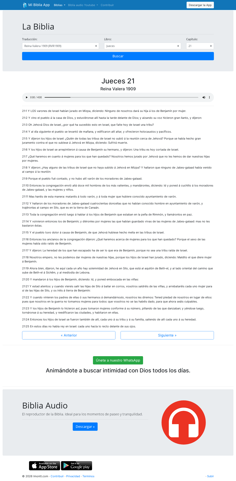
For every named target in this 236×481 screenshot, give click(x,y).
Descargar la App (200, 5)
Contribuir (107, 5)
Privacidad (73, 476)
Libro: (108, 39)
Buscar (118, 56)
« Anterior (69, 335)
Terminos (88, 476)
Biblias (58, 5)
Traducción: (29, 39)
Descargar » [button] (85, 426)
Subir (210, 476)
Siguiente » (167, 335)
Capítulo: (192, 39)
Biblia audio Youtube (82, 5)
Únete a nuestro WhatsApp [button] (118, 360)
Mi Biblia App (38, 5)
